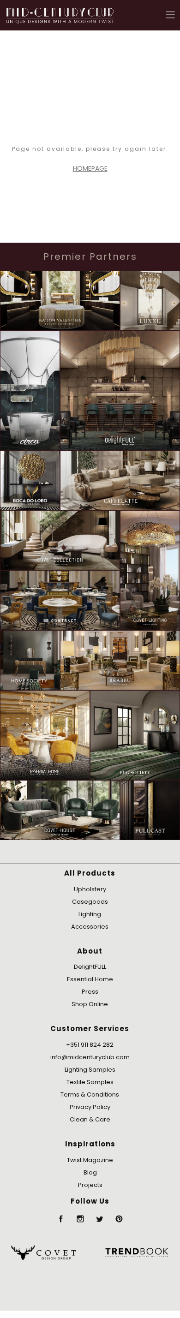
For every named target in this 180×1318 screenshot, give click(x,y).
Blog (90, 1172)
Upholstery (90, 889)
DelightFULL (90, 966)
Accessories (89, 926)
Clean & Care (90, 1119)
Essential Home (90, 979)
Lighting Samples (90, 1069)
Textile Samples (90, 1082)
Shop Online (90, 1004)
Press (90, 991)
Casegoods (90, 901)
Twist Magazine (90, 1160)
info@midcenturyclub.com (90, 1057)
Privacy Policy (90, 1107)
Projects (90, 1185)
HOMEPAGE (90, 168)
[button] (171, 14)
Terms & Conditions (89, 1094)
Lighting (89, 914)
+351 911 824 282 (90, 1044)
